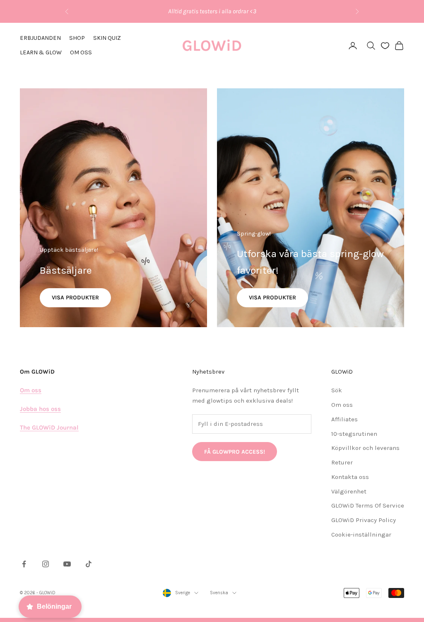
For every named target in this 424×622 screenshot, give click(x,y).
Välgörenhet (348, 491)
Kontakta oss (350, 477)
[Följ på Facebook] (24, 564)
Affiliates (344, 419)
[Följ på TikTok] (88, 564)
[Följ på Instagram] (45, 564)
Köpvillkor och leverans (365, 448)
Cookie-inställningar (361, 534)
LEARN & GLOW (41, 52)
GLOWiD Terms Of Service (367, 505)
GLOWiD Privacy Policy (363, 520)
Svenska (219, 592)
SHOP (77, 37)
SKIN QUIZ (107, 37)
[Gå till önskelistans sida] (385, 45)
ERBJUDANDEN (40, 37)
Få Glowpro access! (234, 451)
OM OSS (81, 52)
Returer (342, 462)
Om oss (342, 404)
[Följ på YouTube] (67, 564)
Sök (336, 390)
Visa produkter (75, 297)
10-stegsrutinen (354, 433)
